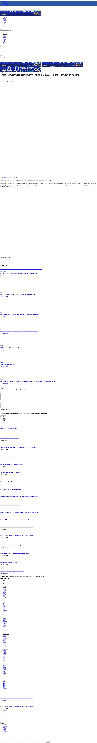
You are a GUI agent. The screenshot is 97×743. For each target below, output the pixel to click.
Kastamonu (5, 638)
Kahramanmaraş (6, 634)
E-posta (2, 405)
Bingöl (4, 601)
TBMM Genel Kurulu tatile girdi (7, 364)
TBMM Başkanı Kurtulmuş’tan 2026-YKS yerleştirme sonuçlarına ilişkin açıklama (19, 331)
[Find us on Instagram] (0, 738)
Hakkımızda (5, 1)
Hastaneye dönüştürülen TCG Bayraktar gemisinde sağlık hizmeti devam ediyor (19, 512)
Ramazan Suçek (6, 664)
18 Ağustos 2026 (4, 333)
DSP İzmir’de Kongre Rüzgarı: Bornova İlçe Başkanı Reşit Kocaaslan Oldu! (17, 294)
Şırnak (4, 674)
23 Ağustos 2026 (4, 296)
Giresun (4, 622)
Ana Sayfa (5, 17)
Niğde (4, 660)
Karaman (4, 636)
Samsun (4, 668)
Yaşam (4, 684)
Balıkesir (4, 594)
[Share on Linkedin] (0, 178)
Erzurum (4, 619)
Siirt (3, 670)
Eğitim (4, 614)
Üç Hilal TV (7, 81)
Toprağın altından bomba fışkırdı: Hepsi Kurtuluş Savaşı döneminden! (16, 527)
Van (3, 682)
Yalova (4, 683)
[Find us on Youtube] (3, 738)
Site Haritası (5, 3)
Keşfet (4, 641)
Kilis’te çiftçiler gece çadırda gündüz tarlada (10, 489)
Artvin (4, 591)
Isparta (4, 629)
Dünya (4, 23)
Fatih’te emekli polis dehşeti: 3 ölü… (8, 562)
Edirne (4, 613)
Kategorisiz (5, 639)
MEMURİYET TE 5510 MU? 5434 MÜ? (9, 428)
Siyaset (4, 19)
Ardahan (4, 590)
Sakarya (4, 667)
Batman (4, 596)
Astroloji (4, 592)
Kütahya (4, 650)
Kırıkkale (4, 642)
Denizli (4, 609)
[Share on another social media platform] (0, 179)
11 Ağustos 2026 (4, 350)
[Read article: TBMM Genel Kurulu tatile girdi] (48, 356)
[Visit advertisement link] (20, 15)
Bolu (3, 603)
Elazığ (4, 617)
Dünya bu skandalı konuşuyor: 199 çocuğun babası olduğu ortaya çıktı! (17, 535)
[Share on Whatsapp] (17, 177)
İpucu (4, 628)
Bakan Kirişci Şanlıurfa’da (6, 481)
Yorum (2, 392)
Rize (3, 665)
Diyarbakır (5, 610)
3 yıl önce (11, 81)
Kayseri (4, 640)
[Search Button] (0, 28)
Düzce (4, 612)
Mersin (4, 656)
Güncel (4, 24)
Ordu (4, 661)
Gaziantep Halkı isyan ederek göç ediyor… (10, 456)
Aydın (4, 593)
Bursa (4, 605)
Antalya (4, 589)
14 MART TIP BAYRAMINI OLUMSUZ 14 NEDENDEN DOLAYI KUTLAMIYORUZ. (18, 447)
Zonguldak (5, 688)
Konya (4, 646)
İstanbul (4, 630)
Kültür (4, 648)
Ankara (4, 588)
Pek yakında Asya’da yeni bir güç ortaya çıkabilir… (12, 464)
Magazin (4, 22)
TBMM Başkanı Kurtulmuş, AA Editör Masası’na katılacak (13, 347)
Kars (3, 637)
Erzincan (4, 618)
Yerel (4, 26)
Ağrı (3, 584)
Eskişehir (4, 620)
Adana (4, 580)
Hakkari (4, 625)
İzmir (1, 292)
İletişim (4, 5)
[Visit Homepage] (10, 10)
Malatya (4, 652)
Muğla (4, 657)
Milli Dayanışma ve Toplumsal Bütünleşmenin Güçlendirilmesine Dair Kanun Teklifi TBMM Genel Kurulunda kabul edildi (27, 381)
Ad (1, 401)
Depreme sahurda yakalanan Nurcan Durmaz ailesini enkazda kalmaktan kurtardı (19, 496)
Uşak (4, 681)
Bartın (4, 595)
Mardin (4, 655)
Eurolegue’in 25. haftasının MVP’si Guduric (10, 505)
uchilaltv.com (6, 716)
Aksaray (4, 586)
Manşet (4, 654)
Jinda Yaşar (5, 633)
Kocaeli (4, 645)
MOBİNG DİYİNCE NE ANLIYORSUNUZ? (9, 438)
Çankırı (4, 607)
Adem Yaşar (5, 581)
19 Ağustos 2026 (4, 316)
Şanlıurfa (4, 669)
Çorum (4, 608)
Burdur (4, 604)
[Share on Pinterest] (1, 178)
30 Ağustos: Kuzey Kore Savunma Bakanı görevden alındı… (14, 545)
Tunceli (4, 680)
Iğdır (3, 627)
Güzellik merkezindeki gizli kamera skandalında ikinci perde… (14, 553)
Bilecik (4, 598)
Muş (3, 658)
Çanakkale (5, 606)
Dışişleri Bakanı (7, 257)
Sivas (4, 672)
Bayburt (4, 597)
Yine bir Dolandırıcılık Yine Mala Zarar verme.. (11, 472)
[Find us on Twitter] (2, 738)
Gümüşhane (5, 623)
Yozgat (4, 687)
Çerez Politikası (22, 741)
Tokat (4, 677)
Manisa (4, 653)
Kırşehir (4, 644)
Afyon (4, 583)
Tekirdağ (4, 676)
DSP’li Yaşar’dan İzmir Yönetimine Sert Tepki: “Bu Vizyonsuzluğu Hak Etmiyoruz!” (19, 314)
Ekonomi (4, 20)
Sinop (4, 671)
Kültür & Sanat (5, 649)
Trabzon (4, 679)
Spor (4, 21)
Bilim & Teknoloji (6, 599)
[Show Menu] (0, 50)
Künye (4, 2)
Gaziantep (5, 621)
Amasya (4, 587)
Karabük (4, 635)
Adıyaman (5, 582)
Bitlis (4, 602)
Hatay (4, 626)
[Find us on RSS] (4, 738)
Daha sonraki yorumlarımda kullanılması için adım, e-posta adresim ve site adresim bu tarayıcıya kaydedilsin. (24, 413)
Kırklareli (4, 643)
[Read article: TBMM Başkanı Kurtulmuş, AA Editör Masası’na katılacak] (48, 339)
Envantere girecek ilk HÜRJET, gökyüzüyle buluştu (12, 571)
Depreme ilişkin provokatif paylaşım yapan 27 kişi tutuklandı (14, 519)
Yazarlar (4, 18)
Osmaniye (5, 662)
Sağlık (4, 25)
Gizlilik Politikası (6, 4)
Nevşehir (4, 659)
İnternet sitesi (4, 409)
